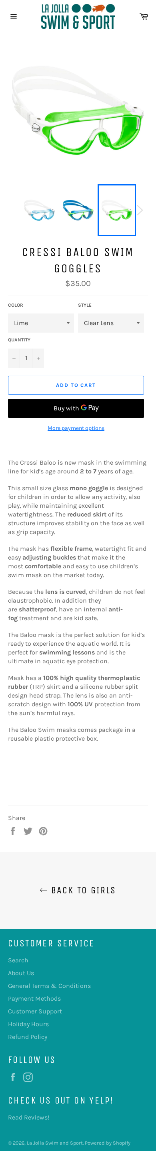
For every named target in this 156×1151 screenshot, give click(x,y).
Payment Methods (34, 998)
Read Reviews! (28, 1117)
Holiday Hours (28, 1024)
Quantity (19, 340)
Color (15, 305)
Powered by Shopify (107, 1143)
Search (18, 960)
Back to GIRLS (82, 890)
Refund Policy (27, 1037)
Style (85, 305)
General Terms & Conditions (49, 985)
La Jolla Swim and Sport (55, 1143)
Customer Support (35, 1011)
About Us (21, 973)
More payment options (76, 428)
